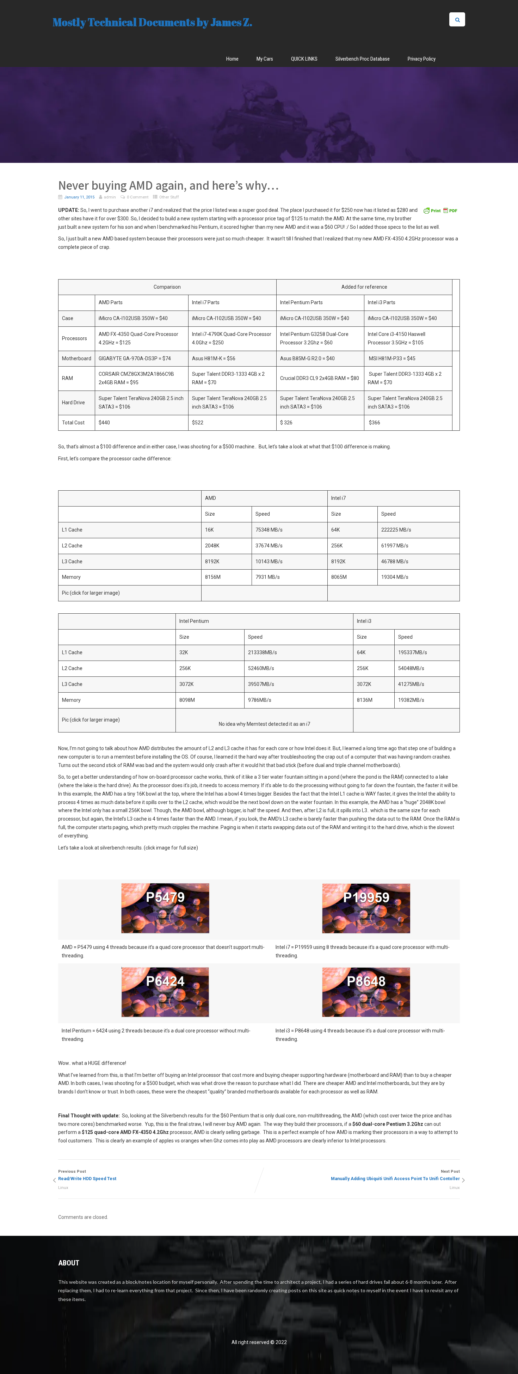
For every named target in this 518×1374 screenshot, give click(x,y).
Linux (63, 1187)
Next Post (395, 1175)
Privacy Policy (422, 59)
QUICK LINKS (304, 59)
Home (232, 59)
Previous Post (87, 1175)
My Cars (265, 59)
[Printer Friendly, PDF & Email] (440, 210)
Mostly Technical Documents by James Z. (152, 22)
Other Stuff (169, 197)
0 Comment (137, 197)
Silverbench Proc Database (362, 59)
